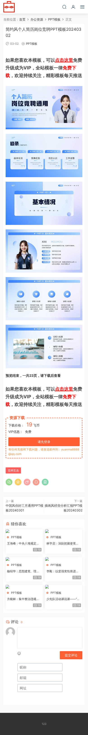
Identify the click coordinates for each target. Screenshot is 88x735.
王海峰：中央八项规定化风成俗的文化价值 (23, 544)
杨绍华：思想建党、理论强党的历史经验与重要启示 (23, 571)
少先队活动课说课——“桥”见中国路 (63, 599)
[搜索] (64, 7)
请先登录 (44, 442)
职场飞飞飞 (9, 7)
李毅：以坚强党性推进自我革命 (62, 571)
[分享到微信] (9, 482)
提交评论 (71, 655)
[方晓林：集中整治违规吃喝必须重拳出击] (24, 587)
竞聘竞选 (13, 470)
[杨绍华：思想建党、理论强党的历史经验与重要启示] (24, 559)
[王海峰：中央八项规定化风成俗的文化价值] (24, 531)
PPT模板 (31, 43)
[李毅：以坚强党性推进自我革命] (63, 559)
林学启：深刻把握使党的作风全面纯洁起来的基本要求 (62, 544)
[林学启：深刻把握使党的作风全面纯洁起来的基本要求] (63, 531)
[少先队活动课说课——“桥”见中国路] (63, 587)
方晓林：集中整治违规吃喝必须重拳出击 (23, 599)
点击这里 (64, 60)
